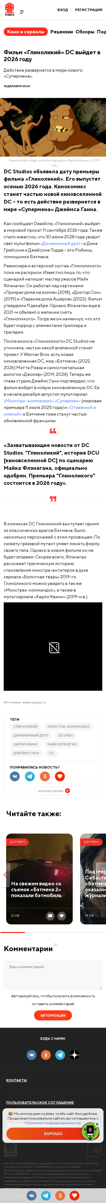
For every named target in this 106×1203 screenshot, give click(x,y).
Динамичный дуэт (31, 735)
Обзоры (84, 31)
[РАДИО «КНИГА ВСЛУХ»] (90, 1131)
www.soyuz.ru (34, 702)
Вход (62, 10)
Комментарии (53, 791)
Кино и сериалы (25, 31)
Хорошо (53, 1134)
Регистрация (88, 10)
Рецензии (61, 31)
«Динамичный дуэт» (61, 243)
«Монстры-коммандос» (28, 400)
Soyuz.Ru (9, 9)
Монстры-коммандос (69, 727)
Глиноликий (26, 727)
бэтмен (65, 735)
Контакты (16, 1080)
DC (51, 753)
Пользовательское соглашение (40, 1103)
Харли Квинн (25, 744)
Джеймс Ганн (26, 753)
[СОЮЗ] (10, 1148)
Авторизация (53, 1015)
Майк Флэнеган (62, 744)
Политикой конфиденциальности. (53, 1123)
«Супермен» (68, 400)
